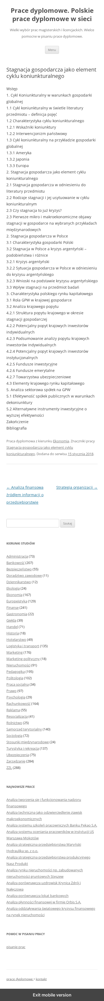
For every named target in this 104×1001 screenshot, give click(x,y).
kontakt (41, 979)
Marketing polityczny (23, 658)
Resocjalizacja (17, 716)
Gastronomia (16, 613)
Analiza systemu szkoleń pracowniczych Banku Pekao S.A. (51, 825)
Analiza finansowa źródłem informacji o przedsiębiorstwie (24, 495)
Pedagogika (15, 671)
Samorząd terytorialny (24, 729)
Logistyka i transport (22, 646)
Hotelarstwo (16, 639)
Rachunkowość (18, 703)
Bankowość (15, 562)
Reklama (13, 710)
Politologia (14, 678)
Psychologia (15, 697)
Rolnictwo (14, 722)
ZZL (9, 767)
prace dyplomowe (20, 979)
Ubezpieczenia (17, 754)
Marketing (14, 652)
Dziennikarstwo (18, 581)
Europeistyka (16, 601)
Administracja (17, 556)
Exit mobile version (52, 995)
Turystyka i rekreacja (22, 748)
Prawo (11, 690)
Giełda (11, 620)
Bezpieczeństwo (19, 569)
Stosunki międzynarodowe (27, 742)
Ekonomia (61, 441)
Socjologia (14, 735)
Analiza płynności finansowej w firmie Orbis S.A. (43, 902)
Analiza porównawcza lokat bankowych (37, 895)
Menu (52, 50)
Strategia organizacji (77, 487)
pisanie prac (15, 946)
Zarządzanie (15, 761)
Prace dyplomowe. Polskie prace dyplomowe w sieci (52, 14)
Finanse (12, 607)
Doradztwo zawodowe (24, 575)
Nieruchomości (18, 665)
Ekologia (13, 588)
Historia (12, 633)
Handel (12, 626)
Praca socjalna (17, 684)
